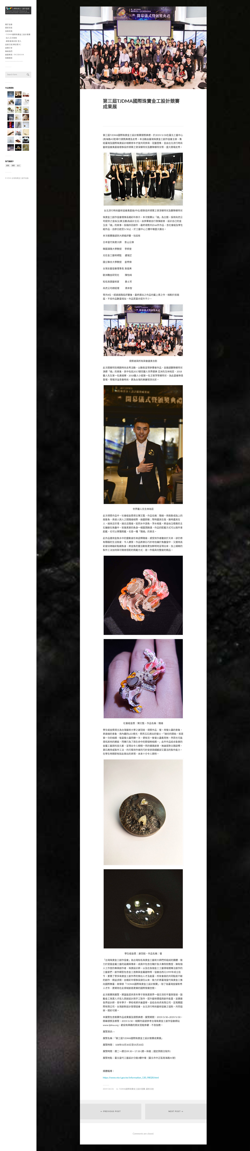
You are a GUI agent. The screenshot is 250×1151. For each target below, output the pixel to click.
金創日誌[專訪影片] (13, 44)
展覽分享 (8, 48)
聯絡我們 (8, 51)
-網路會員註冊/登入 (13, 41)
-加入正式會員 (11, 38)
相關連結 (8, 58)
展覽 (7, 165)
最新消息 (8, 28)
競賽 (13, 165)
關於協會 (8, 24)
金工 (18, 165)
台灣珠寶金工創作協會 (20, 178)
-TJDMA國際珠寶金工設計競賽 (17, 34)
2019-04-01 (108, 1089)
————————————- (14, 61)
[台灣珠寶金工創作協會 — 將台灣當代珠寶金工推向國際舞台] (18, 10)
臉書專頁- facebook (14, 54)
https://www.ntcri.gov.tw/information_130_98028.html (131, 1078)
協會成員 (8, 31)
